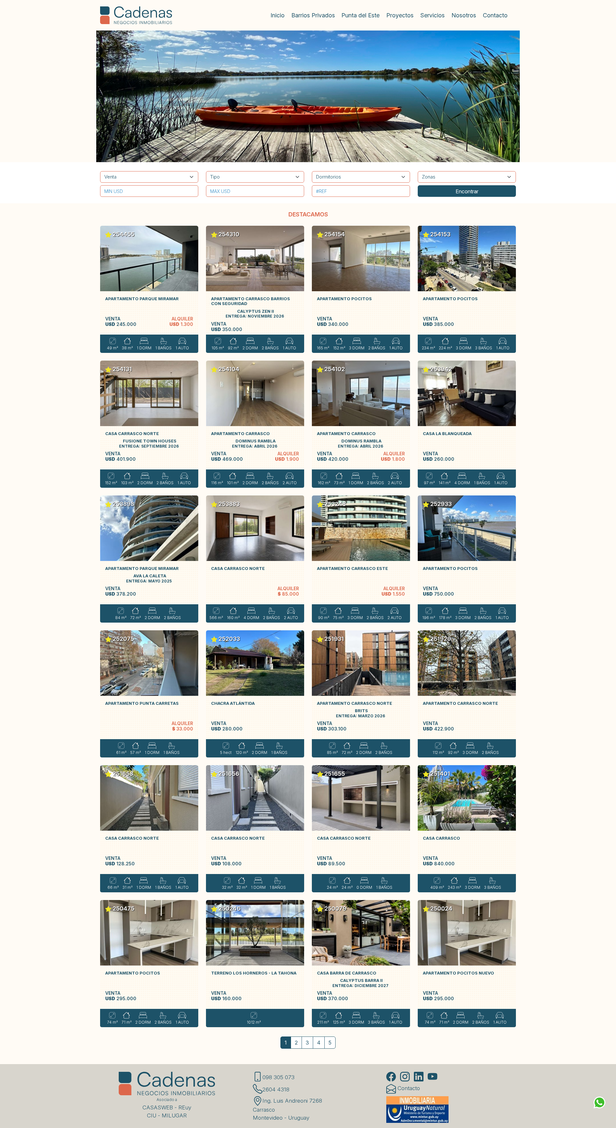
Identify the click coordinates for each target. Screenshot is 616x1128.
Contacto (495, 15)
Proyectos (400, 15)
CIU (151, 1115)
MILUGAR (174, 1115)
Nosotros (463, 15)
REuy (184, 1107)
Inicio (277, 15)
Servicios (432, 15)
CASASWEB (157, 1107)
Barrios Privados (313, 15)
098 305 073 (278, 1077)
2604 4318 (275, 1089)
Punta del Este (360, 15)
